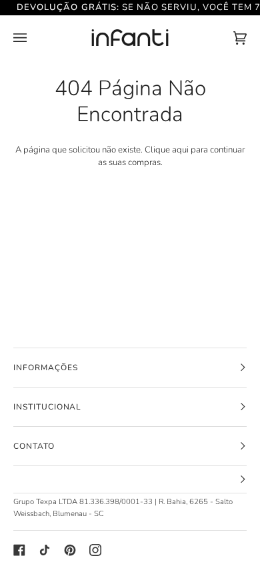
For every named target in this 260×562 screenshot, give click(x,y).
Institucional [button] (47, 407)
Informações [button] (45, 367)
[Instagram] (95, 550)
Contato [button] (34, 446)
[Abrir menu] (33, 38)
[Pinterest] (70, 550)
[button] (130, 479)
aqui (180, 150)
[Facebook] (19, 550)
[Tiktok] (45, 550)
